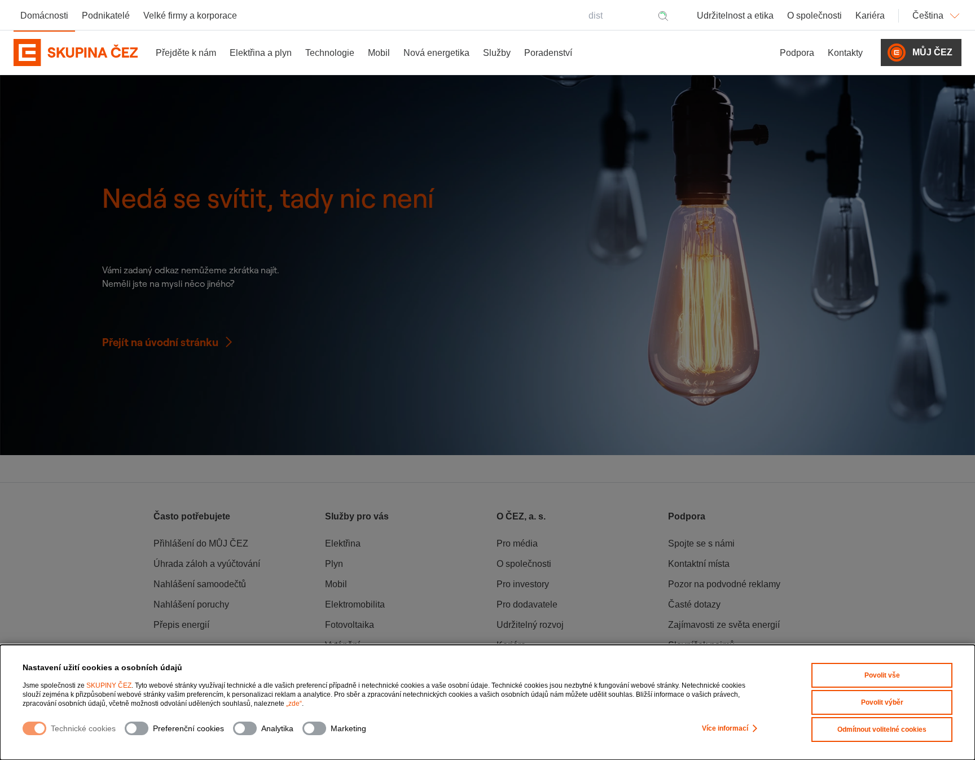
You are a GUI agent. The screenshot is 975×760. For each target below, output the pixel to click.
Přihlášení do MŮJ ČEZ (200, 543)
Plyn (334, 564)
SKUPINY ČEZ (108, 685)
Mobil (379, 53)
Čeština (927, 15)
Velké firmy (190, 15)
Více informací (725, 728)
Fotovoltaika (349, 625)
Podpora (797, 53)
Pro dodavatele (527, 604)
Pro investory (523, 584)
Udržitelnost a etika (735, 15)
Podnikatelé (106, 15)
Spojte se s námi (701, 543)
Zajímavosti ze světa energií (724, 625)
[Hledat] (663, 16)
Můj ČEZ (932, 52)
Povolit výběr (882, 702)
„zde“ (294, 703)
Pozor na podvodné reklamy (724, 584)
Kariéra (870, 15)
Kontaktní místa (699, 564)
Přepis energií (181, 625)
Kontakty (845, 53)
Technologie (329, 53)
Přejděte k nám (186, 53)
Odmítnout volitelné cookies (881, 729)
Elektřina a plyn (261, 53)
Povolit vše (882, 675)
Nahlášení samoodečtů (199, 584)
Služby (497, 53)
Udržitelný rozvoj (530, 625)
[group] (230, 591)
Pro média (517, 543)
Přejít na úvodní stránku (160, 342)
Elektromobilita (355, 604)
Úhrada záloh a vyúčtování (206, 564)
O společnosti (814, 15)
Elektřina (343, 543)
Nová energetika (436, 53)
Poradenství (548, 53)
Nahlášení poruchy (191, 604)
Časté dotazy (694, 604)
